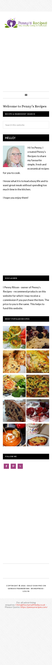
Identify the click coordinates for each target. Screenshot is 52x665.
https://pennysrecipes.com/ (34, 607)
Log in (26, 591)
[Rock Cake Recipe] (14, 362)
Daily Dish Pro (34, 586)
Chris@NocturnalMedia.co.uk (30, 604)
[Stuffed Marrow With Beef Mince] (14, 338)
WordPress (37, 588)
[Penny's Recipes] (26, 27)
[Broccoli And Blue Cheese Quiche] (37, 387)
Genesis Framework (18, 588)
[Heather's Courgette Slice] (37, 362)
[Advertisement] (26, 64)
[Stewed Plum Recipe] (37, 411)
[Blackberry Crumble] (37, 338)
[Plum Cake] (37, 435)
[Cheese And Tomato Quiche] (14, 387)
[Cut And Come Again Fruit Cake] (14, 411)
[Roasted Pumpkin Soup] (14, 435)
